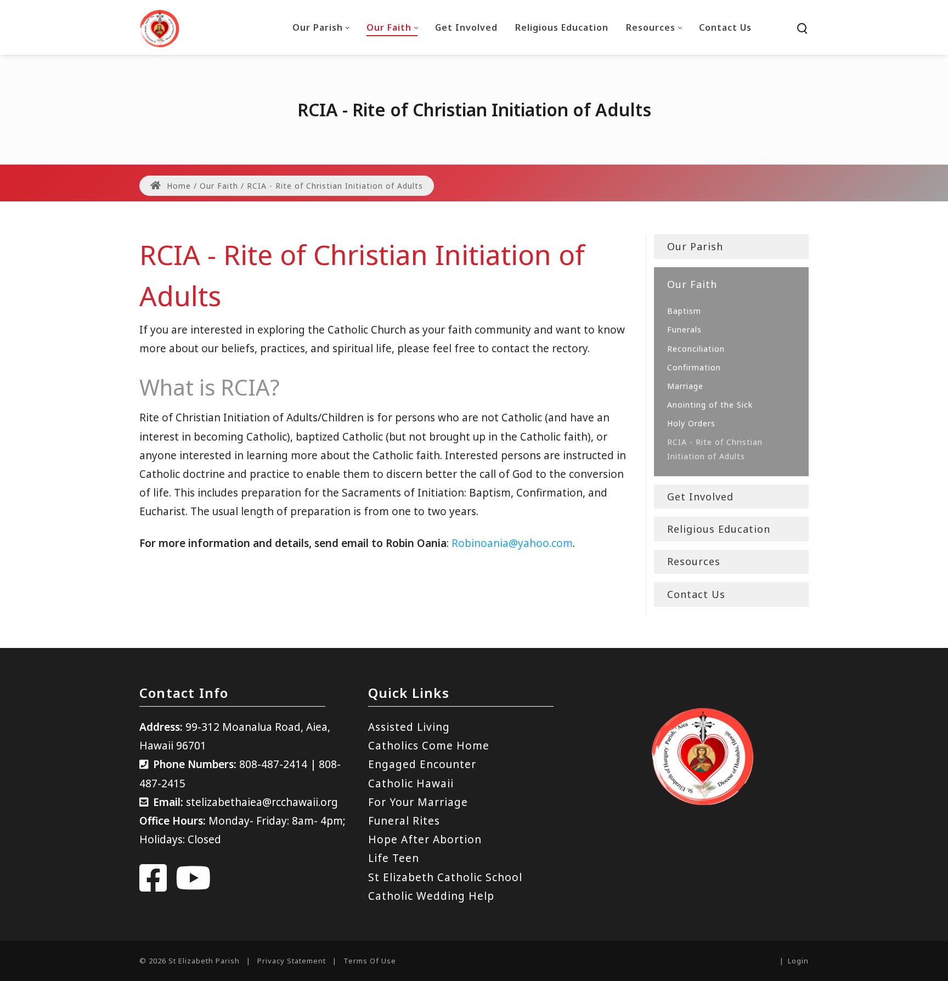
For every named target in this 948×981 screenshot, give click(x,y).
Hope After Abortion (425, 839)
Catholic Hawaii (411, 783)
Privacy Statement (291, 961)
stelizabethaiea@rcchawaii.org (262, 802)
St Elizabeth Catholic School (445, 877)
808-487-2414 (273, 764)
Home (177, 186)
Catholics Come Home (428, 745)
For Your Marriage (418, 802)
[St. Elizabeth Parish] (159, 27)
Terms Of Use (369, 961)
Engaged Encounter (422, 764)
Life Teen (393, 858)
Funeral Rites (404, 821)
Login (798, 961)
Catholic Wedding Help (431, 896)
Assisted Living (409, 727)
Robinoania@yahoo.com (512, 543)
